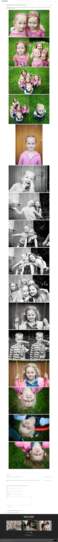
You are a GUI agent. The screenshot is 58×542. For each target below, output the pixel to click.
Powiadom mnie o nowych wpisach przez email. (13, 512)
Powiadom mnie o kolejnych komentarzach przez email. (14, 510)
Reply (39, 480)
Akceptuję (55, 540)
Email (7, 490)
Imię (6, 487)
